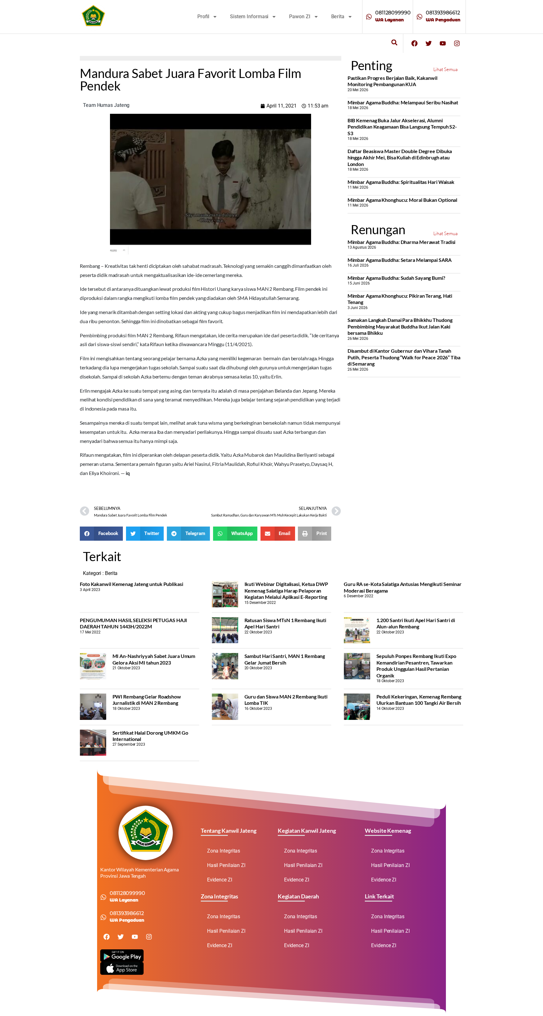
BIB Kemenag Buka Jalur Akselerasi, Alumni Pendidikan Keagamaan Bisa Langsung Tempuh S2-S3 (402, 126)
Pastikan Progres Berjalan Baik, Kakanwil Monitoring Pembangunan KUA (392, 81)
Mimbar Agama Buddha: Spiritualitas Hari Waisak (401, 182)
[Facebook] (414, 43)
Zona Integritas (223, 851)
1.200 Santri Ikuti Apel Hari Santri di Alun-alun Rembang (415, 623)
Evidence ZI (219, 880)
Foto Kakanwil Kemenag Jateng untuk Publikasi (131, 584)
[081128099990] (369, 17)
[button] (394, 42)
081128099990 (393, 13)
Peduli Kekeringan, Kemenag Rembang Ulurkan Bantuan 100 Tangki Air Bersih (419, 699)
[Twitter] (428, 43)
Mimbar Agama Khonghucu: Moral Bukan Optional (403, 200)
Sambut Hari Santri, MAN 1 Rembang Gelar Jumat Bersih (284, 659)
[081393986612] (419, 17)
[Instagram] (457, 43)
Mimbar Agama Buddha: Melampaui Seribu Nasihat (403, 102)
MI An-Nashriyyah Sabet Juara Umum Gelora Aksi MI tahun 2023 (153, 659)
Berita (337, 16)
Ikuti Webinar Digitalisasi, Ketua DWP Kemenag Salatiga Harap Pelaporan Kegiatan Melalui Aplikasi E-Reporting (286, 590)
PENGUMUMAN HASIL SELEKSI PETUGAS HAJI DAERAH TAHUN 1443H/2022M (133, 623)
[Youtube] (442, 43)
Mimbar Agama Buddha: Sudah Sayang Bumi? (396, 278)
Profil (203, 16)
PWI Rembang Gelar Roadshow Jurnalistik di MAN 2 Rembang (146, 699)
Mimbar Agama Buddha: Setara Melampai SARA (400, 260)
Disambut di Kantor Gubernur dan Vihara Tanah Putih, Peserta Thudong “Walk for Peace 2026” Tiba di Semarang (404, 357)
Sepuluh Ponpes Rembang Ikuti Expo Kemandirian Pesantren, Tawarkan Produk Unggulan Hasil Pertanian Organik (416, 665)
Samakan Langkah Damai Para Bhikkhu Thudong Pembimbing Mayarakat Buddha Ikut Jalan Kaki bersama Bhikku (400, 326)
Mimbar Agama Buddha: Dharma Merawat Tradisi (402, 242)
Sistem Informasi (249, 16)
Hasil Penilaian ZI (226, 865)
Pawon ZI (299, 16)
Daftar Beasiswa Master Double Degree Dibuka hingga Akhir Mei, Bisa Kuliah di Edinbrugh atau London (400, 157)
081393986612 (443, 13)
